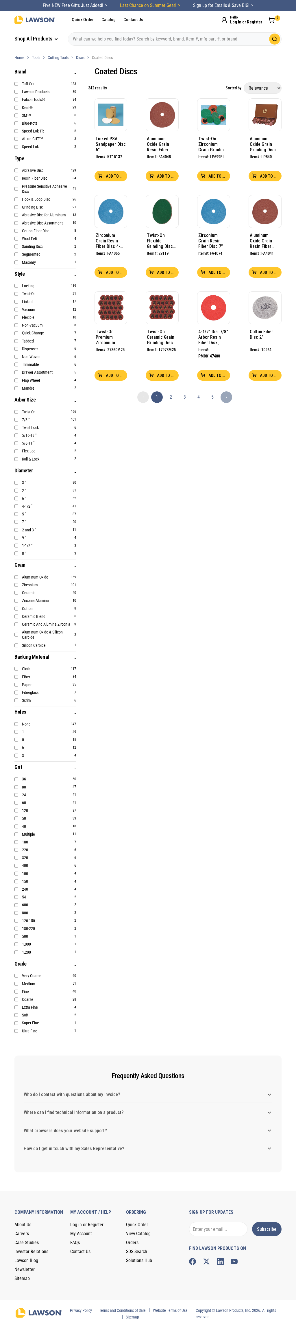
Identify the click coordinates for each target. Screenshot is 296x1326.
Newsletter (24, 1269)
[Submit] (274, 39)
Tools (36, 57)
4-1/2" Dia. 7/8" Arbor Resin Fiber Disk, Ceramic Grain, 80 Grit (213, 337)
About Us (22, 1224)
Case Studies (26, 1242)
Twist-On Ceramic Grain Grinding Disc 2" (160, 337)
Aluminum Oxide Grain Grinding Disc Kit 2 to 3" (263, 144)
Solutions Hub (139, 1260)
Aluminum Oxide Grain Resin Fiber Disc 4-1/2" (261, 241)
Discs (80, 57)
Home (19, 57)
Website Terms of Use (170, 1310)
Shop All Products (33, 38)
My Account (81, 1233)
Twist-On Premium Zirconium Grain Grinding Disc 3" (110, 337)
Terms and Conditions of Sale (122, 1310)
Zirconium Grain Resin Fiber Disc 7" (210, 241)
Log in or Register (86, 1224)
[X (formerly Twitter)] (206, 1261)
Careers (21, 1233)
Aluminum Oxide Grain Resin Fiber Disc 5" (158, 144)
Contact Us (133, 19)
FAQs (75, 1242)
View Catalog (138, 1233)
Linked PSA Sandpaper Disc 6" (111, 144)
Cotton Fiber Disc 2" (261, 334)
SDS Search (136, 1251)
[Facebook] (192, 1261)
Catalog (108, 19)
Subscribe (266, 1229)
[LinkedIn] (220, 1261)
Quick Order (83, 19)
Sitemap (22, 1278)
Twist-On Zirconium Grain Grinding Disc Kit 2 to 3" (212, 144)
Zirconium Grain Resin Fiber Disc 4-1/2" (108, 241)
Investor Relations (31, 1251)
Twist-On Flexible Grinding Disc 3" (160, 241)
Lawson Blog (26, 1260)
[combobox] (175, 39)
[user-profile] (224, 19)
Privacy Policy (81, 1310)
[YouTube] (234, 1261)
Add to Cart (116, 176)
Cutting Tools (58, 57)
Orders (132, 1242)
